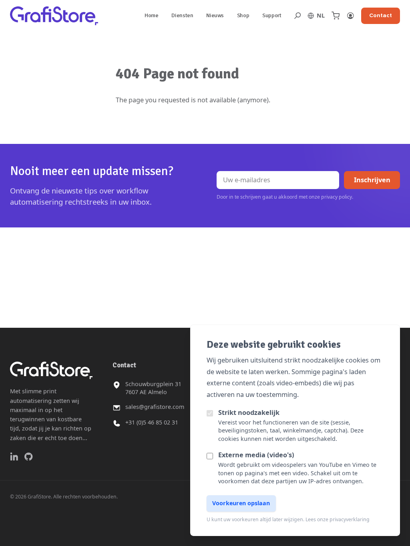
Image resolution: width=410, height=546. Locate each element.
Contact (380, 15)
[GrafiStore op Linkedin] (14, 456)
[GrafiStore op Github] (28, 456)
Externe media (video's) (256, 454)
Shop (243, 15)
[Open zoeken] (297, 15)
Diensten (182, 15)
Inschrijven (372, 179)
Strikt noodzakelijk (248, 412)
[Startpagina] (54, 15)
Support (271, 15)
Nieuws (215, 15)
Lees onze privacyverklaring (337, 519)
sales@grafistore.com (154, 406)
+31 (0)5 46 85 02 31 (151, 422)
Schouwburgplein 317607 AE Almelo (153, 388)
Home (152, 15)
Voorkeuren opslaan (241, 503)
